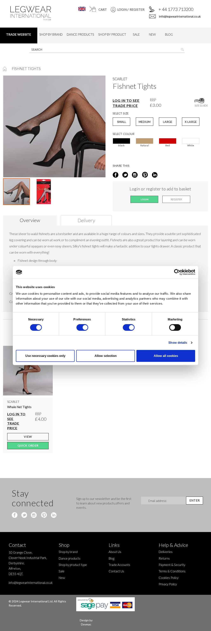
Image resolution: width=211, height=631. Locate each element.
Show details (177, 342)
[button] (79, 9)
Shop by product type (73, 565)
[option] (121, 141)
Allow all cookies (166, 355)
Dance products (69, 558)
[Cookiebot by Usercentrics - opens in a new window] (177, 272)
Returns (164, 558)
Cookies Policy (168, 578)
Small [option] (121, 121)
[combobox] (107, 49)
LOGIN (122, 9)
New (62, 578)
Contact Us (116, 571)
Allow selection (106, 355)
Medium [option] (144, 121)
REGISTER (137, 9)
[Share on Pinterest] (144, 175)
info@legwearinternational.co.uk (179, 16)
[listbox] (160, 143)
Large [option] (167, 121)
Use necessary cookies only (45, 355)
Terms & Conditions (172, 571)
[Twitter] (24, 515)
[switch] (82, 328)
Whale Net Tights (19, 407)
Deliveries (165, 552)
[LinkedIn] (154, 175)
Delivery (86, 220)
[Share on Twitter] (125, 175)
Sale (61, 571)
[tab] (31, 220)
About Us (115, 552)
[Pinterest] (43, 515)
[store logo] (31, 13)
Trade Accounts (119, 565)
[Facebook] (15, 515)
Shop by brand (68, 552)
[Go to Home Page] (5, 68)
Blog (111, 558)
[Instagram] (135, 175)
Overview (30, 220)
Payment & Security (172, 565)
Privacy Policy (168, 584)
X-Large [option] (191, 121)
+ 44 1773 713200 (175, 9)
